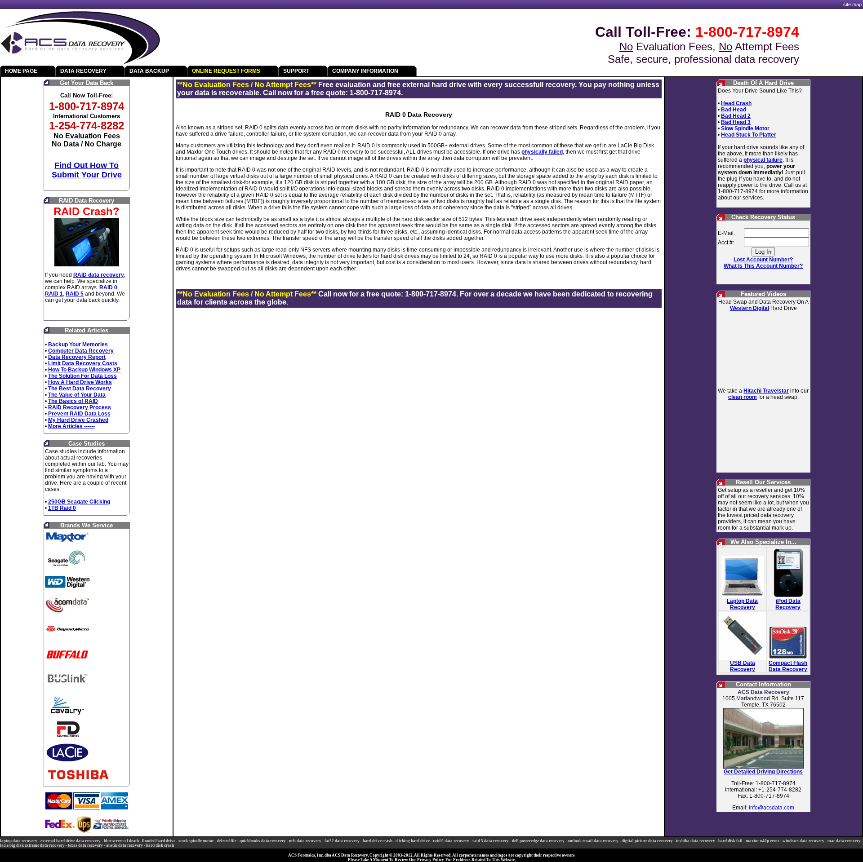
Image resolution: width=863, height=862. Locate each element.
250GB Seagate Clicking (79, 502)
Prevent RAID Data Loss (79, 414)
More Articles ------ (71, 426)
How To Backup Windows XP (84, 370)
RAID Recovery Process (79, 407)
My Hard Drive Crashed (78, 420)
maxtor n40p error (762, 841)
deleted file (226, 841)
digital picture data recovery (647, 841)
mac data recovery (844, 841)
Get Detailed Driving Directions (763, 772)
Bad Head (733, 109)
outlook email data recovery (593, 841)
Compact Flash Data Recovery (788, 666)
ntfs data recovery (305, 841)
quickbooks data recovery (263, 841)
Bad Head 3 (736, 122)
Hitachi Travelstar (766, 391)
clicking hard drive (413, 841)
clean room (742, 397)
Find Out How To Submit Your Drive (87, 170)
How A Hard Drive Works (80, 382)
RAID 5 (75, 294)
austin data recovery (124, 845)
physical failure (763, 160)
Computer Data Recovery (81, 351)
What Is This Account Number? (763, 266)
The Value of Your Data (77, 395)
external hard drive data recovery (70, 841)
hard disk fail (730, 841)
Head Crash (736, 103)
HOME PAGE (21, 71)
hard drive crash (377, 841)
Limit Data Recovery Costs (82, 363)
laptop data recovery (18, 841)
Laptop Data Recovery (742, 604)
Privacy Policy (430, 860)
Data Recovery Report (77, 357)
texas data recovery (85, 845)
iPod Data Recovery (788, 604)
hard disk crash (160, 845)
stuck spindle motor (196, 841)
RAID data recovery (98, 275)
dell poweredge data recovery (538, 841)
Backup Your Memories (78, 344)
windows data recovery (803, 841)
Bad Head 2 (736, 116)
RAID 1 (54, 294)
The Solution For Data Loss (82, 376)
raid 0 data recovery (451, 841)
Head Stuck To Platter (748, 135)
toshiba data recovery (695, 841)
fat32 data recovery (342, 841)
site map (852, 4)
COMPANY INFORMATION (365, 71)
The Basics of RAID (73, 401)
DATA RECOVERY (83, 71)
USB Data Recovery (742, 666)
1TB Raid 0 (62, 508)
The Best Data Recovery (79, 388)
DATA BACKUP (149, 71)
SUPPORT (296, 71)
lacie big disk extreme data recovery (32, 845)
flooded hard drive (158, 841)
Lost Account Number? (763, 259)
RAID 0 (108, 287)
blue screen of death (121, 841)
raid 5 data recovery (490, 841)
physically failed (542, 152)
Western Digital (749, 308)
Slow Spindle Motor (745, 128)
